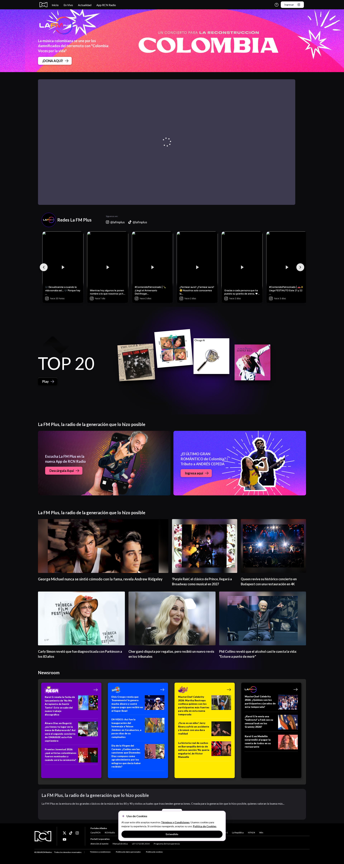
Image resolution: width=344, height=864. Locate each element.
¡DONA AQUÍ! (52, 61)
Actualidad (84, 5)
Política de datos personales (128, 852)
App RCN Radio (106, 5)
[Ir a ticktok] (64, 833)
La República (238, 832)
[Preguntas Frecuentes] (276, 5)
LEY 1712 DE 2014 (140, 843)
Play (45, 381)
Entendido (172, 834)
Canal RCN (95, 832)
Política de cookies (154, 852)
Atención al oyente (99, 843)
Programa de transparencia (167, 843)
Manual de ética (120, 843)
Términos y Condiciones (175, 822)
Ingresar (289, 4)
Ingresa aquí (194, 473)
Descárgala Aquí (61, 471)
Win (261, 832)
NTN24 (251, 832)
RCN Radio (110, 832)
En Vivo (68, 5)
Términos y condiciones (100, 852)
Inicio (55, 5)
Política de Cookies (204, 826)
